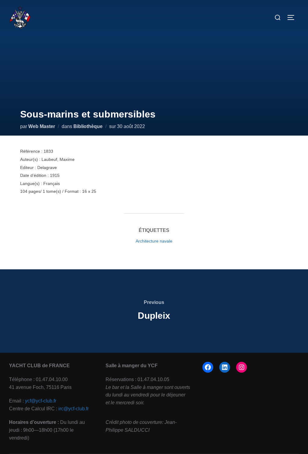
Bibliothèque (88, 126)
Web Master (41, 126)
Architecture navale (154, 241)
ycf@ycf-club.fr (40, 400)
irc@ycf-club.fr (73, 408)
